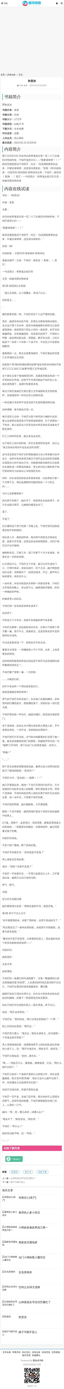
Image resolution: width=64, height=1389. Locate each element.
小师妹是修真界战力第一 (33, 1227)
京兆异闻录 (25, 1272)
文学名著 (7, 1352)
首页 (3, 75)
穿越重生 (36, 1355)
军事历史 (16, 1352)
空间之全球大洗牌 (29, 1287)
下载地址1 (16, 1159)
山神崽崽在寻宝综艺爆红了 (23, 1178)
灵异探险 (56, 1352)
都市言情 (26, 1355)
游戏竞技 (46, 1352)
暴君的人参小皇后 (29, 1212)
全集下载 (42, 1172)
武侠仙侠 (11, 75)
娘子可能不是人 (18, 1182)
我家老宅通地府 (28, 1242)
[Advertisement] (32, 39)
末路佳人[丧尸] (27, 1197)
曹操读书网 (38, 1360)
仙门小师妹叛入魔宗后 (32, 1257)
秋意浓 (14, 1172)
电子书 (28, 1172)
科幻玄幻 (26, 1352)
